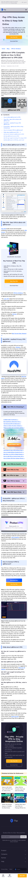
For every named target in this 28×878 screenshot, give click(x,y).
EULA (11, 869)
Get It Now (14, 444)
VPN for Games (19, 795)
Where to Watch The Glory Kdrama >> (13, 425)
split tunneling (15, 537)
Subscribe (23, 836)
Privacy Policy (4, 869)
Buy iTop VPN (14, 37)
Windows (18, 347)
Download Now (14, 41)
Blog (8, 48)
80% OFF (22, 875)
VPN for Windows (16, 48)
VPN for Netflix (6, 795)
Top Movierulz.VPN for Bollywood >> (12, 423)
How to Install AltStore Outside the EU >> (14, 452)
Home (3, 48)
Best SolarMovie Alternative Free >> (12, 421)
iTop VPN (3, 228)
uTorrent (14, 314)
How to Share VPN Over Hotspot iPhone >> (14, 458)
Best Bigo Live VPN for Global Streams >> (14, 454)
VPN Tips (17, 778)
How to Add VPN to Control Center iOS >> (14, 456)
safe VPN (6, 299)
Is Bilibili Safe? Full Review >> (11, 419)
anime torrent (15, 716)
